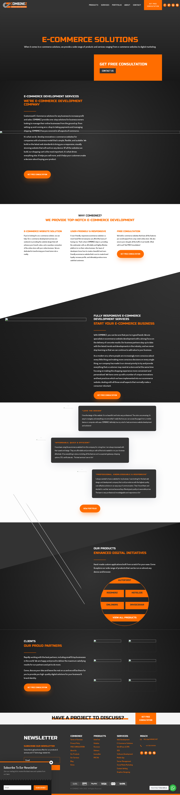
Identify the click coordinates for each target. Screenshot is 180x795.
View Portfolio (90, 508)
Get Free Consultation (107, 395)
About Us (73, 750)
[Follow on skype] (177, 5)
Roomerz (97, 747)
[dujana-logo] (107, 681)
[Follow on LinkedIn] (173, 5)
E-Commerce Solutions (125, 743)
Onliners (96, 750)
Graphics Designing (123, 772)
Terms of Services (76, 739)
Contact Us (108, 70)
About (127, 5)
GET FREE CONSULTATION (153, 5)
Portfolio (117, 5)
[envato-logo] (107, 641)
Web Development (123, 739)
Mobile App (120, 757)
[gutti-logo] (142, 681)
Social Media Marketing (125, 765)
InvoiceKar (97, 754)
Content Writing (122, 768)
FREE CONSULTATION (77, 747)
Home (72, 765)
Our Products (74, 754)
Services (105, 5)
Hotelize (96, 743)
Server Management (124, 761)
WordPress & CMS (123, 747)
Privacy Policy (75, 743)
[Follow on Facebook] (164, 5)
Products (93, 5)
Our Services (74, 757)
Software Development (125, 754)
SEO (118, 750)
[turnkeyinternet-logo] (142, 641)
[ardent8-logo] (142, 661)
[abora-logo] (107, 661)
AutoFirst (97, 739)
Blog (71, 761)
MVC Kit (96, 757)
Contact (137, 5)
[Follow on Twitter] (169, 5)
